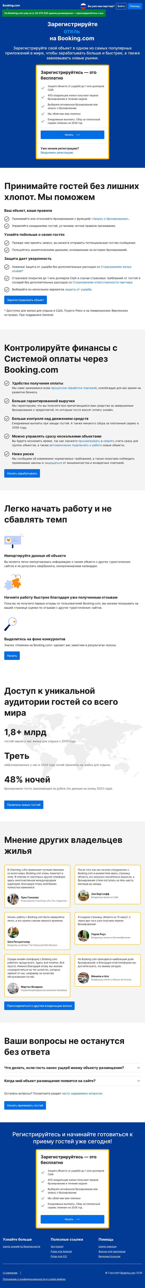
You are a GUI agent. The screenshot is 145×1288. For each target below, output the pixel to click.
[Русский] (83, 6)
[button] (54, 13)
